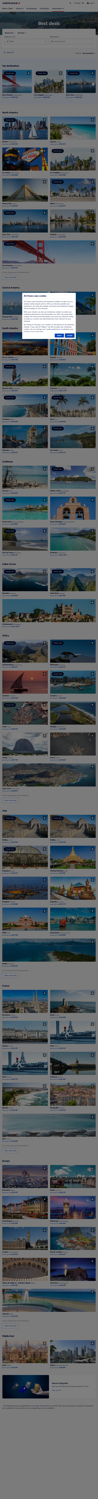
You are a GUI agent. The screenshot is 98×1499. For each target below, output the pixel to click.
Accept (69, 335)
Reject (59, 335)
